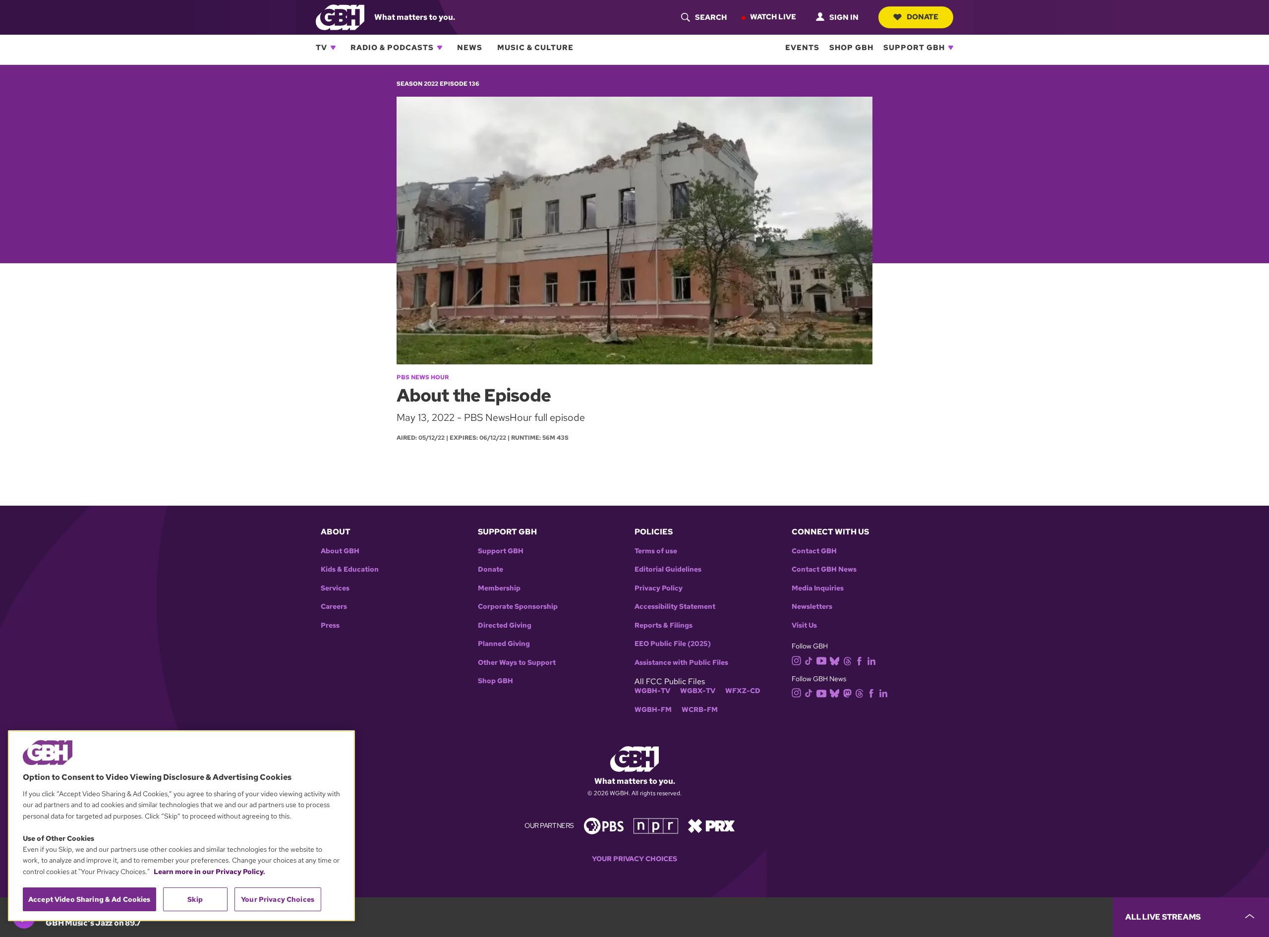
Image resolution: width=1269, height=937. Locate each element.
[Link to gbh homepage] (340, 16)
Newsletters (812, 606)
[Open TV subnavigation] (333, 47)
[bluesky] (834, 660)
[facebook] (859, 660)
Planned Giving (504, 644)
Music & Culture (535, 48)
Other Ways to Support (517, 662)
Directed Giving (504, 625)
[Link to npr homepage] (656, 825)
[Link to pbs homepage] (604, 825)
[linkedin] (871, 660)
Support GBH (914, 48)
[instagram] (797, 659)
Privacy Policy (658, 588)
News (469, 48)
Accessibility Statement (674, 606)
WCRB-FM (700, 709)
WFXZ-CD (742, 691)
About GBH (340, 551)
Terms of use (655, 551)
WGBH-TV (652, 691)
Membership (499, 588)
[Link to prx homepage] (711, 825)
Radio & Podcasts (392, 48)
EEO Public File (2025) (672, 644)
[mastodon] (847, 692)
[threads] (847, 660)
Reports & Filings (663, 625)
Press (330, 625)
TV (321, 48)
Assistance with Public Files (681, 662)
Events (802, 48)
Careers (334, 606)
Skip (195, 899)
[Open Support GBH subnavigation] (950, 47)
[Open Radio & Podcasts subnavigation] (439, 47)
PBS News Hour (423, 377)
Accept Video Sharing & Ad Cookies (89, 899)
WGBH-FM (653, 709)
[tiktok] (809, 660)
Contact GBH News (824, 569)
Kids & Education (350, 569)
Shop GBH (851, 48)
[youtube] (821, 659)
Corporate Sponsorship (518, 606)
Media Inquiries (818, 588)
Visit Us (804, 625)
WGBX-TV (697, 691)
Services (335, 588)
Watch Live (773, 17)
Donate (922, 17)
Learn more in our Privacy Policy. (209, 871)
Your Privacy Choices (634, 859)
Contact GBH (814, 551)
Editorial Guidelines (667, 569)
